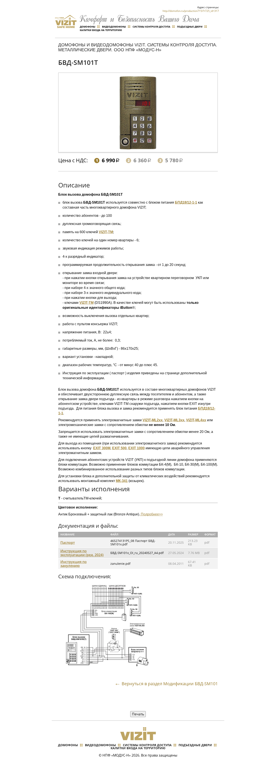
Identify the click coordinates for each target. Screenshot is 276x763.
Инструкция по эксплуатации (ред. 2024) (82, 553)
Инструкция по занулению (73, 563)
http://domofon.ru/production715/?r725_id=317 (191, 11)
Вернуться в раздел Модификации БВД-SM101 (170, 683)
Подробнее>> (151, 514)
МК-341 (122, 481)
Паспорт (67, 542)
